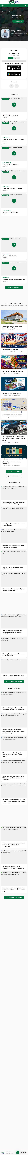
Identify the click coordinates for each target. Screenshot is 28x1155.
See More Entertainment (14, 681)
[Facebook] (11, 86)
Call (11, 58)
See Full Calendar (14, 471)
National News (14, 688)
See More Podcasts (14, 287)
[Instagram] (16, 86)
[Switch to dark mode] (2, 5)
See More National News (14, 897)
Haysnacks (5, 277)
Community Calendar (14, 303)
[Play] (17, 1152)
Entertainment (14, 482)
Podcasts (14, 94)
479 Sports (5, 137)
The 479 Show (6, 114)
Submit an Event (15, 476)
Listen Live (19, 21)
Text (18, 58)
